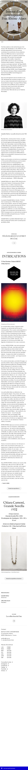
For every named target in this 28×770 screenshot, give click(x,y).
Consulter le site (6, 662)
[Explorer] (14, 621)
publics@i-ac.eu (5, 638)
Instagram (4, 664)
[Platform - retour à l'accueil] (14, 1)
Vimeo (3, 670)
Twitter (3, 667)
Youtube (4, 669)
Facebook (4, 665)
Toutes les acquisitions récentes (13, 578)
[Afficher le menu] (26, 1)
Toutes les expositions (13, 488)
